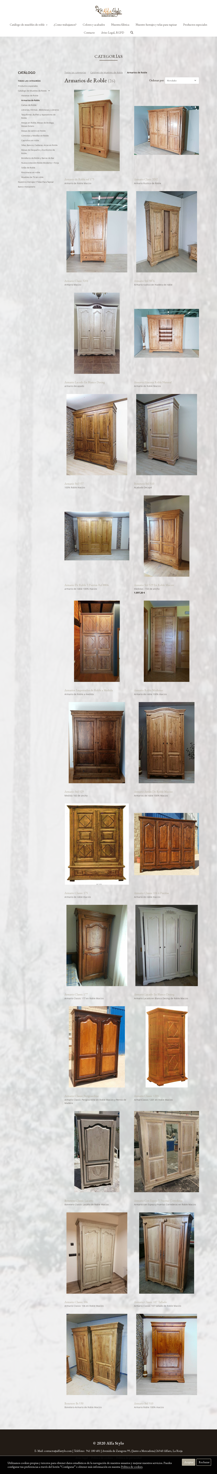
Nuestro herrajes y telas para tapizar (156, 24)
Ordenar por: (156, 80)
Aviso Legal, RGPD (112, 32)
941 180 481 (92, 1451)
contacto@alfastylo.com (58, 1451)
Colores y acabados (94, 24)
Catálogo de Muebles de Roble (106, 72)
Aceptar (188, 1462)
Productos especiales (195, 24)
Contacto (89, 32)
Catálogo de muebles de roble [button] (27, 24)
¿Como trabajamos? (65, 24)
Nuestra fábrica (120, 24)
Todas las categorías (75, 72)
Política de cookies (131, 1467)
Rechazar (204, 1462)
